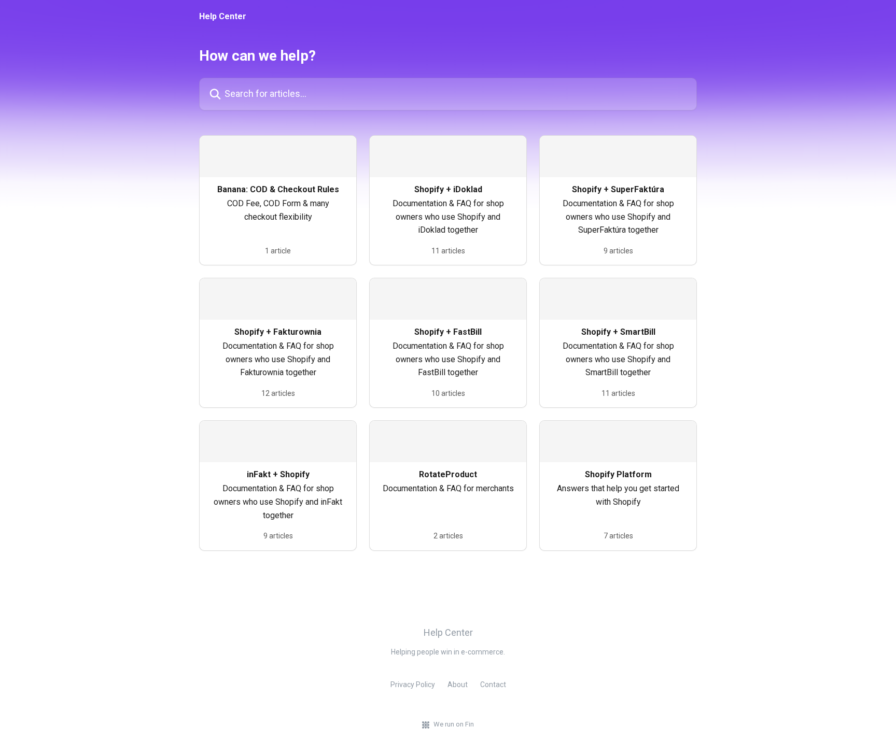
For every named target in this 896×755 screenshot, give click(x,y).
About (457, 684)
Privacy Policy (412, 684)
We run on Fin (453, 724)
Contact (493, 684)
